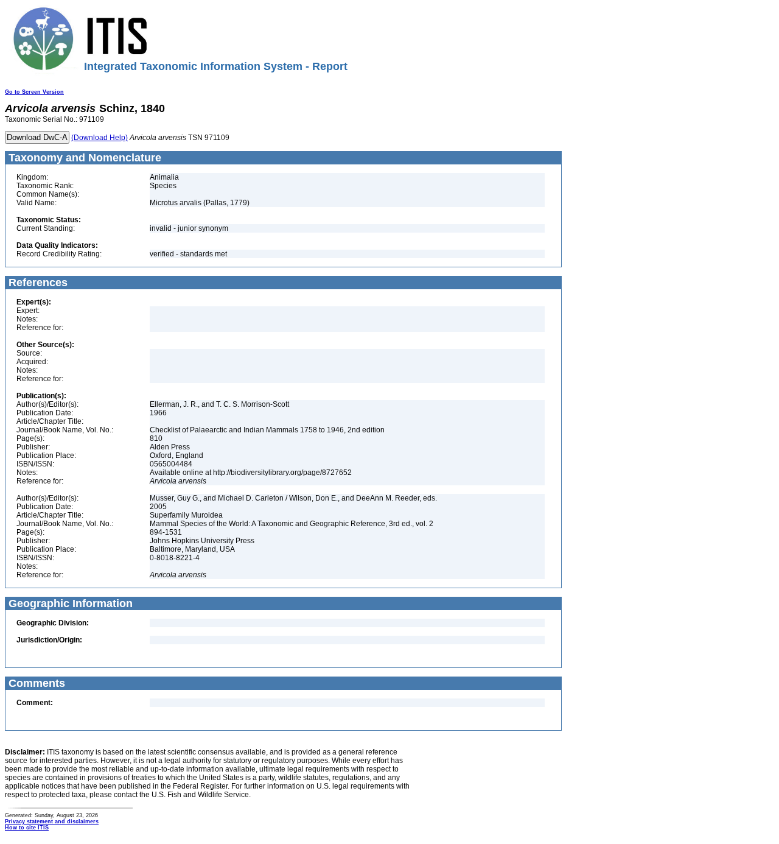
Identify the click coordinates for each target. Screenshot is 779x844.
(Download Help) (99, 137)
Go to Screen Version (34, 92)
